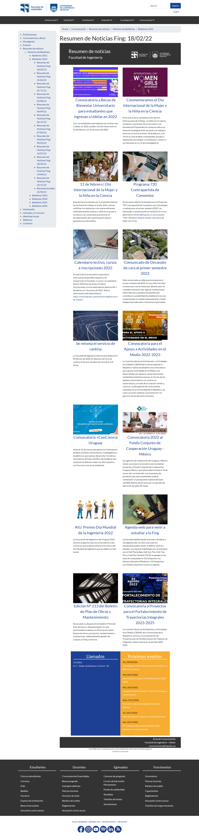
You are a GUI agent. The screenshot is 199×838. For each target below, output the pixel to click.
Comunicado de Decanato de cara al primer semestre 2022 (145, 268)
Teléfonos (27, 219)
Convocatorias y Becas (34, 38)
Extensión (106, 20)
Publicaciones (30, 34)
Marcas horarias (70, 790)
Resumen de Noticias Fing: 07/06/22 (44, 129)
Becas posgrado (70, 781)
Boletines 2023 (39, 195)
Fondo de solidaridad (114, 789)
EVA (23, 786)
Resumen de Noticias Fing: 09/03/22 (44, 139)
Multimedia (29, 209)
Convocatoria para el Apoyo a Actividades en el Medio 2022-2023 (145, 349)
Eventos (27, 45)
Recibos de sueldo (71, 800)
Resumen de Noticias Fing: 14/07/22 (44, 150)
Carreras (25, 781)
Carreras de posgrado (114, 776)
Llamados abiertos (71, 786)
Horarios (25, 795)
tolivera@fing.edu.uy (142, 214)
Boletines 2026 (39, 205)
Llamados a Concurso (33, 212)
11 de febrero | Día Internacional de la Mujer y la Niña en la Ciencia (95, 190)
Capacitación (151, 790)
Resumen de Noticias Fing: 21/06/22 (44, 76)
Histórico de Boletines (39, 52)
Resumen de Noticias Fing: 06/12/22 (44, 118)
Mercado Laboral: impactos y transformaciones (144, 716)
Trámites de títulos (113, 799)
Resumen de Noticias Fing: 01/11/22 (44, 87)
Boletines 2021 (39, 55)
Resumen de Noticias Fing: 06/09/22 (44, 108)
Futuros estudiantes (31, 776)
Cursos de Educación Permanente (114, 783)
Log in (176, 11)
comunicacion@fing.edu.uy (162, 745)
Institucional (50, 20)
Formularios (151, 776)
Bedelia (24, 790)
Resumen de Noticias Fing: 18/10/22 (44, 160)
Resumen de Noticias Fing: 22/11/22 (44, 181)
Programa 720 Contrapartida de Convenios (145, 190)
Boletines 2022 (39, 59)
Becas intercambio (30, 805)
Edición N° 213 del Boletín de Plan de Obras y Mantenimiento (95, 611)
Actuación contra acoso (32, 810)
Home (65, 29)
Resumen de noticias (33, 48)
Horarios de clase (70, 795)
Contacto (27, 223)
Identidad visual (31, 216)
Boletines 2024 (39, 198)
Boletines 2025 (39, 202)
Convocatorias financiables (75, 776)
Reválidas (108, 794)
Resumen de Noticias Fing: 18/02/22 (44, 66)
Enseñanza (87, 20)
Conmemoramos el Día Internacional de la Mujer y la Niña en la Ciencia (145, 105)
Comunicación (146, 20)
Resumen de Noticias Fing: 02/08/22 (44, 97)
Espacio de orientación (32, 800)
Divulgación (29, 41)
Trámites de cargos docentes (159, 805)
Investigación (126, 20)
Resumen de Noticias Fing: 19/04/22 (44, 171)
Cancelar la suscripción (120, 751)
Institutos (68, 20)
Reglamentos (68, 805)
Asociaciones (110, 804)
